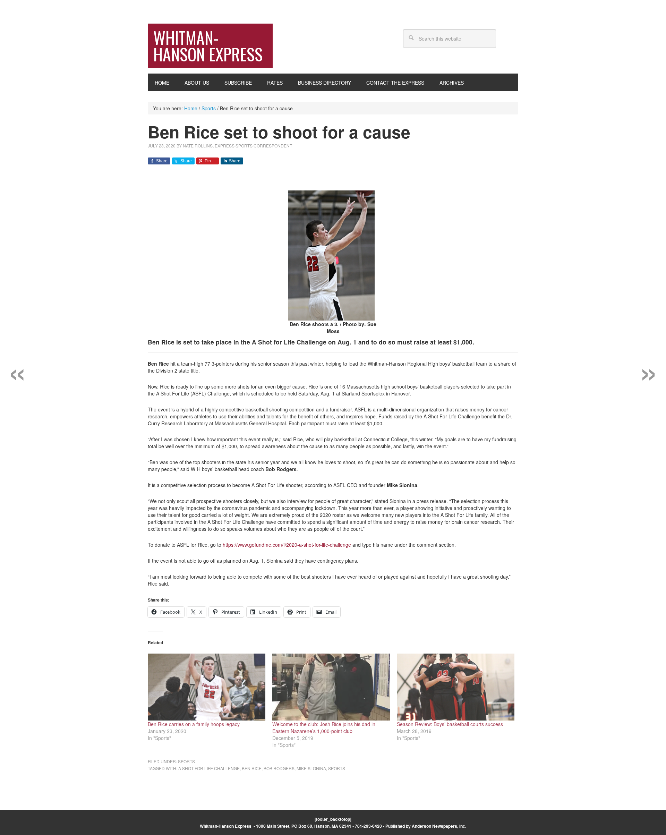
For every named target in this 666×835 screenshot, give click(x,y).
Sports (186, 761)
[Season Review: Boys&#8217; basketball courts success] (455, 687)
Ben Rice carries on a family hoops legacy (194, 724)
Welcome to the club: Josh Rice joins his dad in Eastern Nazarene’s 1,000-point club (323, 727)
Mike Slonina (311, 768)
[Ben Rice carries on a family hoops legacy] (206, 687)
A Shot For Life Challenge (209, 768)
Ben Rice (252, 768)
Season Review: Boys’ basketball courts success (450, 724)
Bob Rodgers (279, 768)
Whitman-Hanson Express (208, 45)
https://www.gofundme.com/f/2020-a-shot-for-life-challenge (287, 544)
